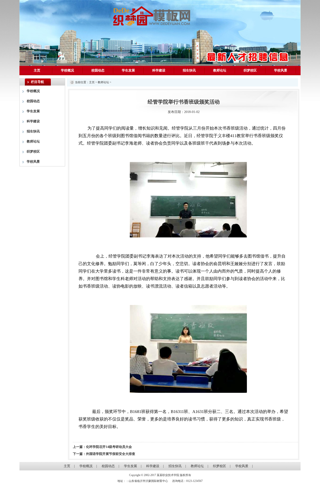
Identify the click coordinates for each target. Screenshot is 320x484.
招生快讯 (189, 70)
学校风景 (280, 70)
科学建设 (158, 70)
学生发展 (128, 70)
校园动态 (97, 70)
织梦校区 (250, 70)
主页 (37, 70)
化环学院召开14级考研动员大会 (109, 447)
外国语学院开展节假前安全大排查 (110, 454)
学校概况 (67, 70)
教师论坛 (219, 70)
